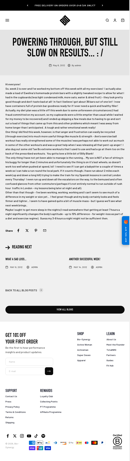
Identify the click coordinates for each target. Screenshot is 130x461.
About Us (111, 339)
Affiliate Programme (50, 412)
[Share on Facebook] (18, 230)
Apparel (81, 360)
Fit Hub (110, 365)
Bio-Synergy (83, 339)
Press (8, 401)
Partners (111, 355)
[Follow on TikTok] (36, 436)
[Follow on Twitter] (15, 436)
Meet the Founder (115, 344)
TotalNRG (111, 349)
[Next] (102, 5)
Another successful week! (84, 259)
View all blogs (65, 310)
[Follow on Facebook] (7, 436)
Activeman (82, 349)
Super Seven (84, 355)
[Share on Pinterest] (35, 230)
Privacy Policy (12, 406)
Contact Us (11, 396)
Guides (109, 360)
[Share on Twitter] (27, 230)
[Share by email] (44, 230)
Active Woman (84, 344)
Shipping (9, 422)
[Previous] (27, 5)
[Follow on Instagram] (22, 436)
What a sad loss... (15, 259)
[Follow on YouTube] (29, 436)
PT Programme (48, 406)
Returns (9, 417)
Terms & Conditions (15, 412)
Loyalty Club (46, 396)
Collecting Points (49, 401)
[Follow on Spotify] (43, 436)
